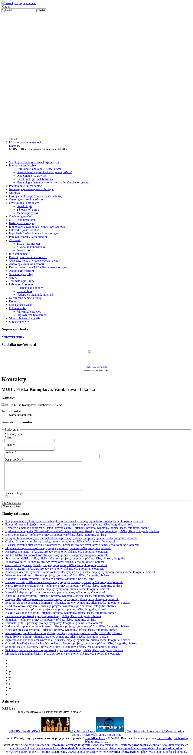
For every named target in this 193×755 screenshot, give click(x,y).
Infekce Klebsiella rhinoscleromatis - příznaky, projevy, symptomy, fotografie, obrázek (56, 555)
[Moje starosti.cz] (173, 731)
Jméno (10, 437)
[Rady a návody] (82, 734)
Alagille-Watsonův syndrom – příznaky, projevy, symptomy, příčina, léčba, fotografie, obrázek (61, 612)
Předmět (11, 452)
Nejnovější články (13, 336)
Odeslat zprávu (11, 506)
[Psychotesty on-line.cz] (110, 731)
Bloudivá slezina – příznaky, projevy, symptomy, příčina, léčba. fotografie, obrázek (54, 568)
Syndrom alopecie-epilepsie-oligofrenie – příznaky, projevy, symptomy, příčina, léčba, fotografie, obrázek (67, 602)
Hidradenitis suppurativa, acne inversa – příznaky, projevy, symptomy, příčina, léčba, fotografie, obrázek (67, 626)
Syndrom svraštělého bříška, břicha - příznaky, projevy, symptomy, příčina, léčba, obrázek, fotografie (65, 558)
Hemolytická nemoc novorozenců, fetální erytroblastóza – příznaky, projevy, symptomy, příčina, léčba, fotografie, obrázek (77, 527)
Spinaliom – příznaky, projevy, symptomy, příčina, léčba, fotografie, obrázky (50, 619)
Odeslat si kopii (14, 493)
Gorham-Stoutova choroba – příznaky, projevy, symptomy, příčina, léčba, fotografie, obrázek (60, 541)
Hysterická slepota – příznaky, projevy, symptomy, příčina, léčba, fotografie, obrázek (55, 592)
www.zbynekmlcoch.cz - (55, 745)
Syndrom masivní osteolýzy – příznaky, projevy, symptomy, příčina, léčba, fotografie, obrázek (61, 646)
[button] (96, 125)
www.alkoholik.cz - (66, 748)
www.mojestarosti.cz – (126, 745)
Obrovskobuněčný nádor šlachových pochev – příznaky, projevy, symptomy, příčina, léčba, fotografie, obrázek (71, 643)
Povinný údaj (14, 434)
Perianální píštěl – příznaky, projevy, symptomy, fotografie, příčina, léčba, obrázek (54, 623)
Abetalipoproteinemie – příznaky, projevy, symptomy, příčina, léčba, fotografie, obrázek (57, 589)
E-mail (10, 444)
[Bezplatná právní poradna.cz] (143, 731)
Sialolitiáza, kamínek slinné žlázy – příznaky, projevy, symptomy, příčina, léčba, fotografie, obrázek (64, 650)
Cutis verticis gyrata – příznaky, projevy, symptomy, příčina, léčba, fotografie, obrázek (56, 565)
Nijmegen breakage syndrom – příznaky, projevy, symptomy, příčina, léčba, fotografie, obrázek (61, 629)
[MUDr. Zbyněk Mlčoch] (25, 731)
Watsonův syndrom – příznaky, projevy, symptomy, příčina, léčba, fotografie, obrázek (56, 609)
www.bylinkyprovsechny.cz (84, 751)
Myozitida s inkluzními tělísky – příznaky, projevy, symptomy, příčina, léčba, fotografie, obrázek (62, 653)
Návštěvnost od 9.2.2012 (96, 367)
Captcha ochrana (13, 502)
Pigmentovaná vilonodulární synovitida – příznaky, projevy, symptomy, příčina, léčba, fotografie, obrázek (67, 640)
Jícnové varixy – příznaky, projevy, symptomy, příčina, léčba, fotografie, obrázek (53, 616)
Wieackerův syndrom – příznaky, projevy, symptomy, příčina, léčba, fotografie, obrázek (57, 575)
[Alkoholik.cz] (55, 731)
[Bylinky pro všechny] (107, 734)
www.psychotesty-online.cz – (35, 751)
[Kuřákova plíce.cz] (82, 731)
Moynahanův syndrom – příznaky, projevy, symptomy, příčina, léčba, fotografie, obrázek (58, 548)
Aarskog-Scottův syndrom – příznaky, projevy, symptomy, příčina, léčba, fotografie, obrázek (60, 595)
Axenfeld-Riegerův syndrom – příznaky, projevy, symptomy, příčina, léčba (49, 578)
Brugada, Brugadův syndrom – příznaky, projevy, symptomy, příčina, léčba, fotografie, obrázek (62, 599)
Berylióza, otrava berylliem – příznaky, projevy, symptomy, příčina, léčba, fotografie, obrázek (60, 606)
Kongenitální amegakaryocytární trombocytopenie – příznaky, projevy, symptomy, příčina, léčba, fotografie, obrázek (74, 521)
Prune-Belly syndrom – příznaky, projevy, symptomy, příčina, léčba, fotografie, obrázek (57, 636)
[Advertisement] (96, 40)
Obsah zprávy (14, 459)
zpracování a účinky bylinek (121, 751)
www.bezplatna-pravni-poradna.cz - (139, 748)
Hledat (5, 6)
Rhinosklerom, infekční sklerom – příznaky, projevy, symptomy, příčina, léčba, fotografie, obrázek (63, 633)
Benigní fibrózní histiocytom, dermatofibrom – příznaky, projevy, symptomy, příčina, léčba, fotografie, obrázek (71, 538)
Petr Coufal (164, 738)
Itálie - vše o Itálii (151, 751)
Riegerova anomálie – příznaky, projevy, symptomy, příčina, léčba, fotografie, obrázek (56, 551)
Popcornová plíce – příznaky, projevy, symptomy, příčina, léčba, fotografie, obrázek (55, 561)
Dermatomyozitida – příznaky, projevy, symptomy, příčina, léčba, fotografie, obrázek (55, 534)
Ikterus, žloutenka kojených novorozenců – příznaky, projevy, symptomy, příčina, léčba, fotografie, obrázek (69, 524)
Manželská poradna (174, 751)
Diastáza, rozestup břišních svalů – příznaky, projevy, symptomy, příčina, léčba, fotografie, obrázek (64, 582)
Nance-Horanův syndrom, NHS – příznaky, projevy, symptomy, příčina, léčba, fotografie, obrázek (63, 585)
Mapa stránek (101, 742)
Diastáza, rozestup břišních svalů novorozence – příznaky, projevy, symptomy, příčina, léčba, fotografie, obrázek (72, 544)
